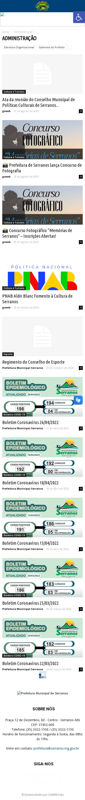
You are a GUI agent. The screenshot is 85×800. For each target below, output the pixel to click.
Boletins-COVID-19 (14, 414)
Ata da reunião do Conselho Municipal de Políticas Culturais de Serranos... (38, 102)
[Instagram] (42, 778)
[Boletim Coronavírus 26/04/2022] (42, 397)
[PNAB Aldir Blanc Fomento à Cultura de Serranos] (42, 270)
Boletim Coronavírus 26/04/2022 (30, 422)
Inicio (5, 32)
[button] (79, 17)
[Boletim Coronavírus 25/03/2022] (42, 577)
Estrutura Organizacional (19, 47)
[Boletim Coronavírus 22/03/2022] (42, 638)
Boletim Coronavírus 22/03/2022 (30, 663)
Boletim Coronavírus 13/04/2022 (30, 543)
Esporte (8, 354)
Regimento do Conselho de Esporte (33, 362)
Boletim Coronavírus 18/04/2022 (30, 482)
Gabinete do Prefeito (52, 47)
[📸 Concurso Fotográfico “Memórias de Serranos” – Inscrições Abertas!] (42, 205)
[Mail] (54, 778)
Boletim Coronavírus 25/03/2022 (30, 603)
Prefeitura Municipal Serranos (22, 367)
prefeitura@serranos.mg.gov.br (56, 748)
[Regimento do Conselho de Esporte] (42, 336)
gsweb (6, 111)
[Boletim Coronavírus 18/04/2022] (42, 457)
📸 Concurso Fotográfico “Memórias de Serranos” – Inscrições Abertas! (37, 233)
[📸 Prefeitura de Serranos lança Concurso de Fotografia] (42, 139)
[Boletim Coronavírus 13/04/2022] (42, 517)
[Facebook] (30, 778)
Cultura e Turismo (14, 91)
